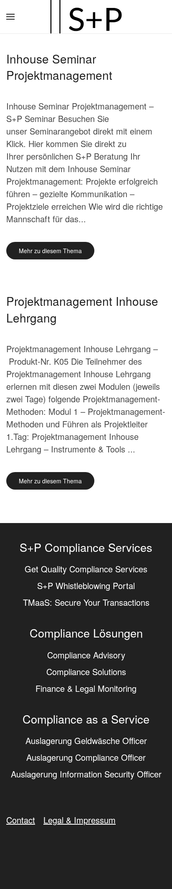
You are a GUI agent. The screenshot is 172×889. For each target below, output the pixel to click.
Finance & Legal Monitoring (86, 688)
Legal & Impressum (79, 820)
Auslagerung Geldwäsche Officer (86, 740)
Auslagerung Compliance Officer (86, 757)
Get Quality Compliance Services (86, 569)
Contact (20, 820)
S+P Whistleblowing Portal (86, 585)
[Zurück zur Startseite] (86, 16)
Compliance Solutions (86, 671)
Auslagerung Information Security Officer (86, 774)
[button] (10, 16)
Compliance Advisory (86, 655)
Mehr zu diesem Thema (50, 250)
